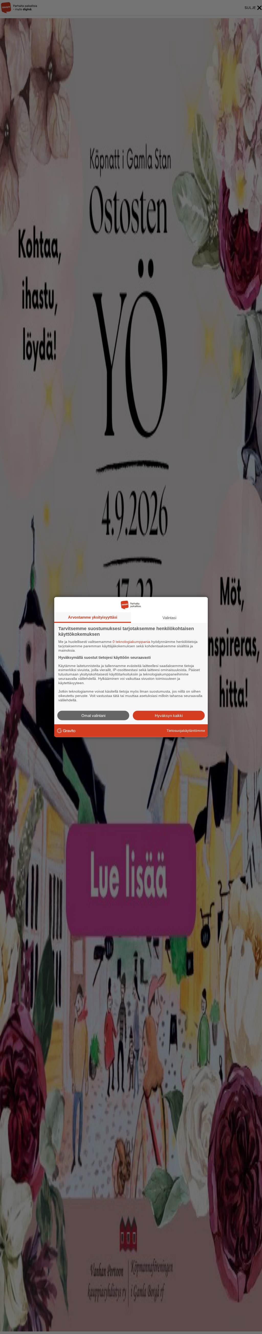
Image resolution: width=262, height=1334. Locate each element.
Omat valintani (93, 715)
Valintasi (169, 618)
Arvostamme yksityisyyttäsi (92, 617)
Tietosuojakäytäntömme (186, 730)
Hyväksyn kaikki (169, 715)
